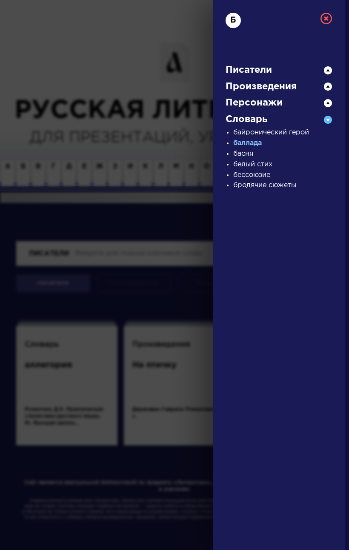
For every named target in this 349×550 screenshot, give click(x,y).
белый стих (252, 164)
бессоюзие (251, 175)
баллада (247, 143)
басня (243, 154)
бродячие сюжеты (264, 185)
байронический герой (271, 132)
